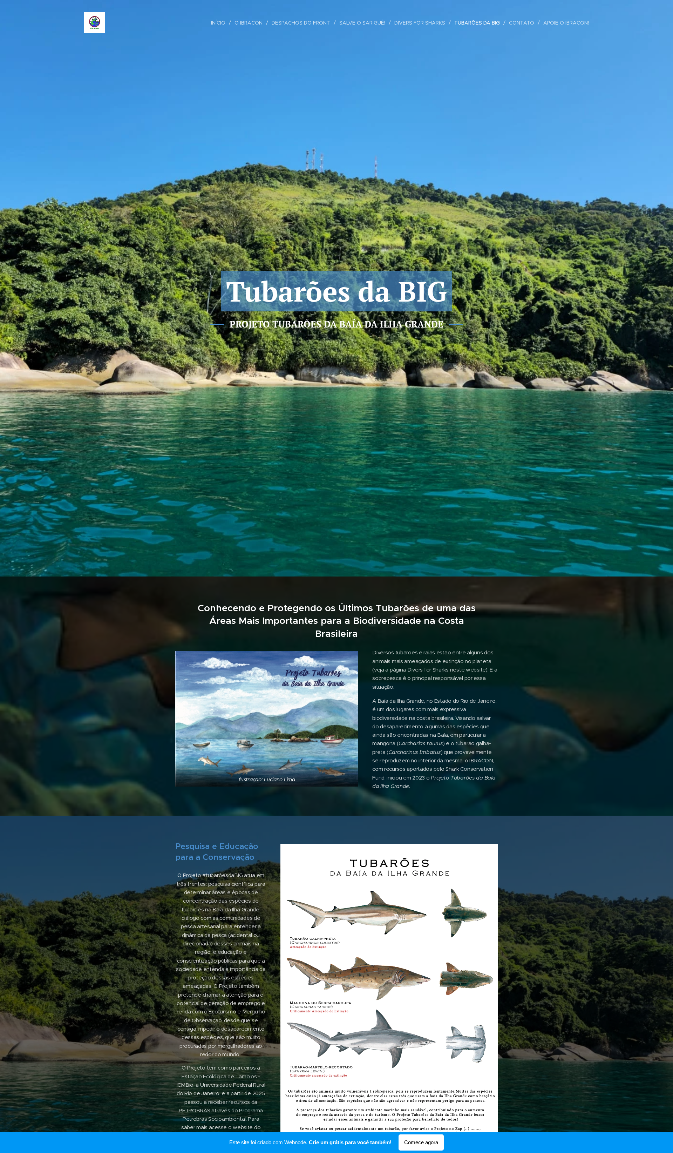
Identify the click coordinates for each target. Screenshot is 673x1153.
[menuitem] (220, 23)
